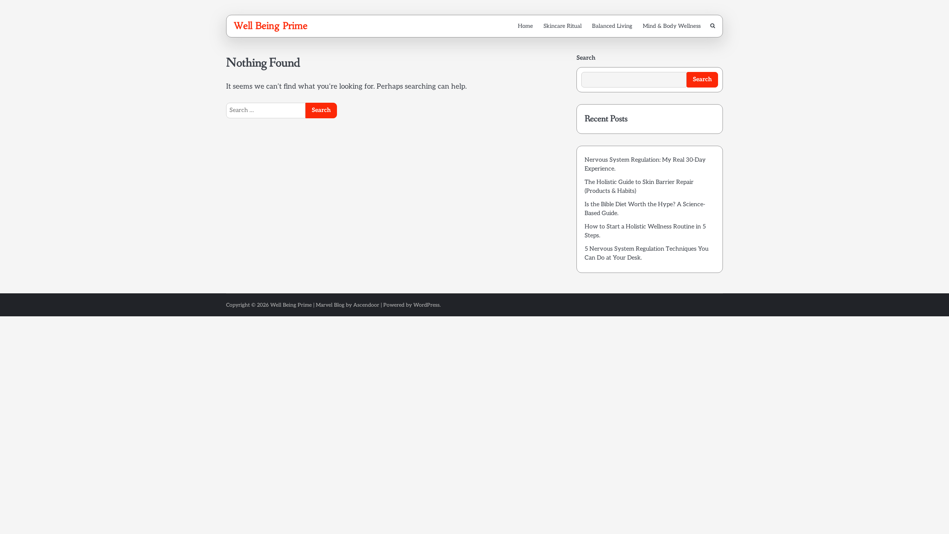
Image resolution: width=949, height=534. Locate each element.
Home (525, 26)
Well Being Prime (271, 26)
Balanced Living (612, 26)
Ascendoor (366, 305)
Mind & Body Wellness (672, 26)
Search (585, 58)
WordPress (426, 305)
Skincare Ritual (562, 26)
